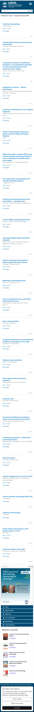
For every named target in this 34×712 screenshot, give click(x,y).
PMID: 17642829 (7, 423)
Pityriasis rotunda (9, 458)
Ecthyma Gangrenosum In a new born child (17, 476)
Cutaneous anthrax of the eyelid (14, 549)
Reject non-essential (17, 703)
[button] (30, 4)
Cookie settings (17, 699)
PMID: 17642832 (7, 482)
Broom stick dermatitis (11, 321)
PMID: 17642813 (7, 95)
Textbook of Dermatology (11, 513)
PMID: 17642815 (7, 140)
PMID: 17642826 (7, 364)
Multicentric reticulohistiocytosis (14, 281)
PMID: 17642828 (7, 403)
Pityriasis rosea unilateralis (12, 360)
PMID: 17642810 (7, 28)
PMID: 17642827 (7, 385)
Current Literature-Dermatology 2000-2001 (18, 496)
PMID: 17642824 (7, 326)
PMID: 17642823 (7, 307)
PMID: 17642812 (7, 73)
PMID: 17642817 (7, 185)
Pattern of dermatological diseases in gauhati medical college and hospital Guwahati (16, 134)
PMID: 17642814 (7, 118)
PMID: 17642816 (7, 165)
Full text (5, 31)
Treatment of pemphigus (11, 24)
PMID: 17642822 (7, 285)
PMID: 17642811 (7, 49)
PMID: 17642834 (7, 553)
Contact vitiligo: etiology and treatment (16, 219)
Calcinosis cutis (8, 399)
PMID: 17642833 (7, 535)
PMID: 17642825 (7, 346)
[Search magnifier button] (31, 11)
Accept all (17, 708)
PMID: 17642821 (7, 267)
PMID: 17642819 (7, 224)
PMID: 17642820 (7, 246)
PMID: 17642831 (7, 462)
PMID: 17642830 (7, 444)
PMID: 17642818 (7, 206)
